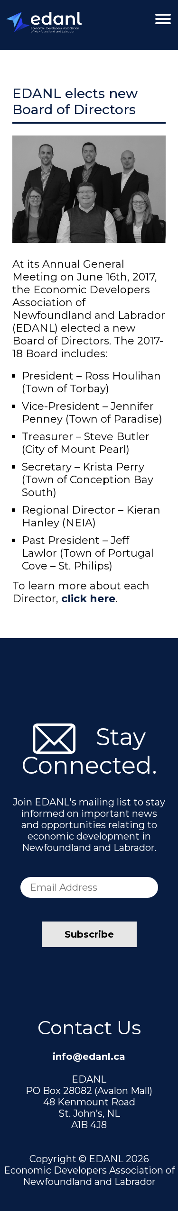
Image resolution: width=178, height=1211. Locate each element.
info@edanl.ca (89, 1056)
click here (88, 598)
